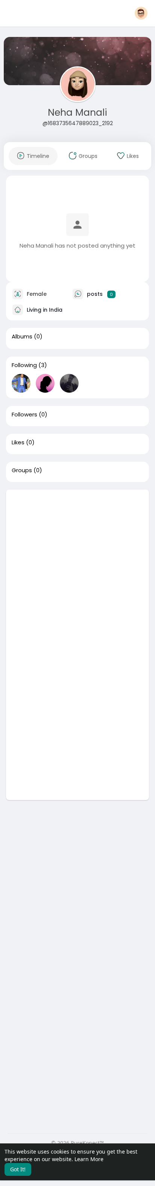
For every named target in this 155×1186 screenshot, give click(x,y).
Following (24, 365)
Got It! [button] (18, 1169)
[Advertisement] (77, 567)
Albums (22, 337)
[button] (141, 13)
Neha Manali (77, 112)
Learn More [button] (88, 1159)
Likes (18, 442)
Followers (24, 415)
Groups (22, 470)
